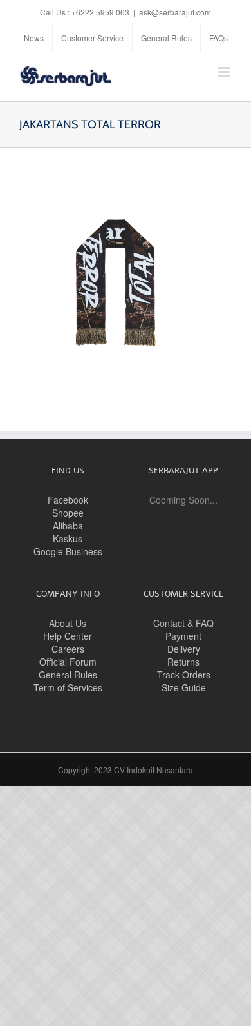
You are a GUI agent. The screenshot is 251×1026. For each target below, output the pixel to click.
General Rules (68, 674)
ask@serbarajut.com (175, 11)
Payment (183, 635)
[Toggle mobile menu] (225, 72)
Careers (67, 648)
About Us (67, 623)
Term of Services (67, 687)
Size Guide (184, 687)
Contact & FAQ (183, 623)
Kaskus (67, 538)
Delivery (183, 648)
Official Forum (68, 661)
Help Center (67, 635)
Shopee (68, 512)
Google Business (67, 551)
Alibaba (68, 525)
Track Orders (183, 674)
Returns (183, 661)
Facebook (68, 499)
